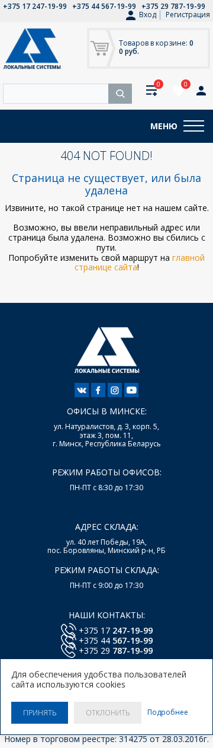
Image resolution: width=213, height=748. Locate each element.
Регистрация (188, 14)
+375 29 (116, 650)
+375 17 (116, 630)
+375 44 (116, 640)
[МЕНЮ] (193, 126)
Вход (147, 15)
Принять (39, 713)
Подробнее (167, 712)
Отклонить (108, 713)
